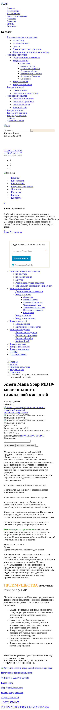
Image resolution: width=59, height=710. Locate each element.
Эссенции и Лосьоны (30, 76)
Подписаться (21, 258)
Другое (16, 46)
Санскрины (25, 79)
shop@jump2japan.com (12, 687)
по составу (18, 40)
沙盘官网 (44, 707)
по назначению (21, 43)
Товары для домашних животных (31, 52)
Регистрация (15, 232)
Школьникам (20, 90)
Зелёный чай (20, 107)
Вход (6, 232)
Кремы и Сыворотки (30, 68)
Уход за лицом (20, 60)
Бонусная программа (17, 16)
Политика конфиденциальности (17, 673)
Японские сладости (23, 98)
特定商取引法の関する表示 (15, 678)
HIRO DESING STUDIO (32, 435)
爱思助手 (28, 707)
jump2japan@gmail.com (12, 692)
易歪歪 (36, 707)
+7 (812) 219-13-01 (13, 150)
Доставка (11, 18)
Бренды (10, 24)
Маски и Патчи (27, 66)
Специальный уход (29, 71)
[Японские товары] (26, 668)
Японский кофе (21, 104)
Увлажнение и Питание (31, 74)
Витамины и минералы (25, 93)
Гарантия (11, 21)
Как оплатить (13, 13)
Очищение (25, 63)
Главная (11, 8)
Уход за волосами (22, 84)
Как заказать (13, 11)
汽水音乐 (5, 707)
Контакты (11, 26)
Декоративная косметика (26, 57)
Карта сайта (7, 683)
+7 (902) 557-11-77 (13, 153)
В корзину (9, 445)
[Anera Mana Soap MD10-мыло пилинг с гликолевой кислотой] (29, 416)
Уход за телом (20, 81)
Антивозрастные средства (27, 49)
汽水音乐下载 (17, 707)
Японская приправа (23, 101)
